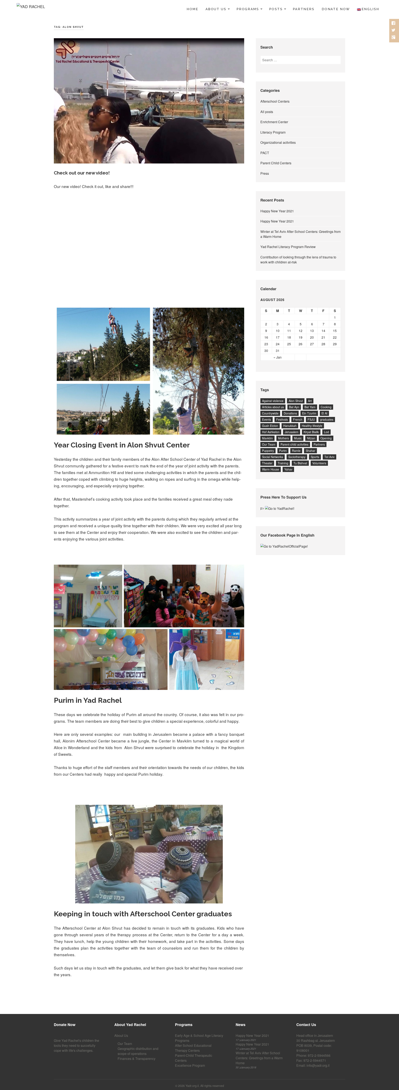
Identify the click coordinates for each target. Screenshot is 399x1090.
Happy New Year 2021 (277, 211)
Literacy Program (273, 132)
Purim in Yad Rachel (88, 700)
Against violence (272, 401)
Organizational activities (278, 142)
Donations (290, 413)
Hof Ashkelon (271, 432)
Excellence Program (190, 1065)
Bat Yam (309, 407)
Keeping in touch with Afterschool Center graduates (143, 914)
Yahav (288, 469)
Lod (326, 432)
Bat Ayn (294, 407)
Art (310, 401)
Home (192, 9)
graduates (326, 419)
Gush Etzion (270, 426)
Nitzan (311, 438)
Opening (326, 438)
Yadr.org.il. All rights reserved (205, 1086)
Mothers (283, 438)
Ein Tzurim (309, 413)
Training (283, 463)
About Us (216, 9)
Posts (276, 9)
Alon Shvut (296, 401)
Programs (247, 9)
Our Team (268, 444)
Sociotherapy (296, 457)
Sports (315, 457)
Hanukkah (290, 426)
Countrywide (270, 413)
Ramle (296, 451)
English (370, 9)
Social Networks (272, 457)
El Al (324, 413)
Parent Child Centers (275, 163)
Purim (283, 451)
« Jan (277, 357)
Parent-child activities (294, 444)
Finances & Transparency (136, 1058)
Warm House (270, 469)
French (297, 419)
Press (264, 173)
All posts (266, 111)
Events (266, 419)
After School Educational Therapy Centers (193, 1048)
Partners (304, 9)
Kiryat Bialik (311, 432)
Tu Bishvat (300, 463)
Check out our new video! (82, 173)
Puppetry (268, 451)
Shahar (310, 451)
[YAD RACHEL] (31, 8)
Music (298, 438)
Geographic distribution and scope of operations (138, 1051)
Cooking (326, 407)
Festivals (282, 419)
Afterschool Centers (274, 101)
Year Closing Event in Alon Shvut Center (122, 445)
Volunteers (319, 463)
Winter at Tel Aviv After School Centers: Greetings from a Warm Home (259, 1058)
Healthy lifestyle (312, 426)
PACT (264, 152)
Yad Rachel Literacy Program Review (288, 246)
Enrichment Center (274, 121)
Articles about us (273, 407)
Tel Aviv (329, 457)
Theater (267, 463)
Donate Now (336, 9)
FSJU (311, 419)
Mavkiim (267, 438)
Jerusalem (291, 432)
